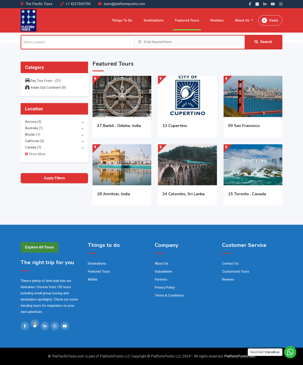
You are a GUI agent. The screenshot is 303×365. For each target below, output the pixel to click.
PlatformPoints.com (239, 356)
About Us (242, 20)
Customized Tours (235, 271)
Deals (273, 20)
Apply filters (54, 178)
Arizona (33, 122)
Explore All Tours (39, 247)
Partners (161, 279)
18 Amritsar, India (113, 194)
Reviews (217, 20)
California (34, 141)
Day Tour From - (46, 81)
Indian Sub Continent (48, 88)
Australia (34, 128)
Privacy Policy (165, 287)
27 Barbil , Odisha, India (119, 125)
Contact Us (230, 263)
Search (266, 42)
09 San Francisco (244, 125)
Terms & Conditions (169, 295)
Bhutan (32, 135)
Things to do (122, 20)
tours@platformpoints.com (124, 4)
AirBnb (92, 279)
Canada (33, 147)
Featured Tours (187, 20)
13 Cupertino (174, 125)
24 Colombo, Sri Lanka (183, 194)
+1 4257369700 (78, 4)
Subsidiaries (163, 271)
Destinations (153, 20)
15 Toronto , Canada (247, 194)
